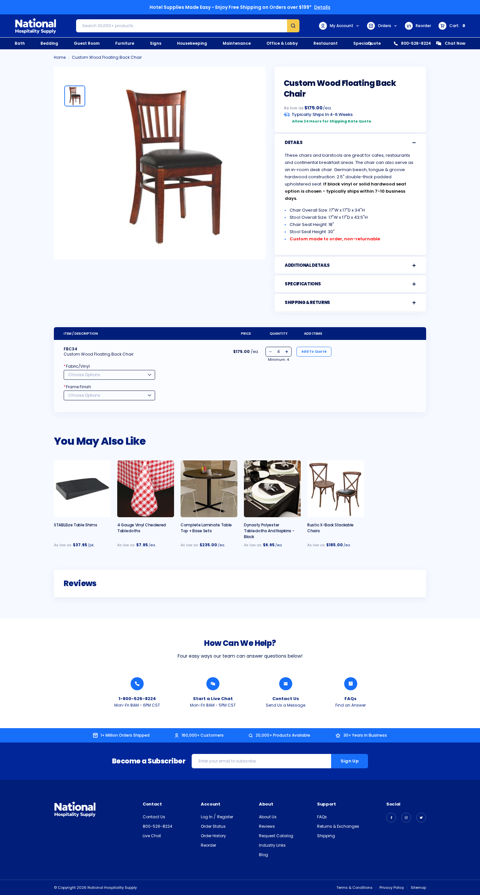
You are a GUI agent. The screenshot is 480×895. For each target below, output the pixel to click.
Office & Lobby (282, 43)
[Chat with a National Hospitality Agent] (212, 683)
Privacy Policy (391, 887)
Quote (374, 43)
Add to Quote (314, 351)
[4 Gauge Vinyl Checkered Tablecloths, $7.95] (145, 488)
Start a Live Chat (213, 698)
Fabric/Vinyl (77, 366)
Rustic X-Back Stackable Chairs (330, 528)
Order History (213, 836)
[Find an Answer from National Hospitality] (350, 683)
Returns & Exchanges (338, 826)
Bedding (49, 43)
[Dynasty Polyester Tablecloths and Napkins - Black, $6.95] (272, 488)
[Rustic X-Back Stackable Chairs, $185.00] (335, 488)
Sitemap (418, 887)
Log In (207, 817)
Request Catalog (276, 836)
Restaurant (325, 43)
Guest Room (87, 43)
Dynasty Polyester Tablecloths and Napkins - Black (269, 530)
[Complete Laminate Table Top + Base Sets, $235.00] (209, 488)
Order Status (213, 826)
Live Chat (152, 836)
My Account (341, 25)
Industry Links (272, 845)
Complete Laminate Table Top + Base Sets (206, 528)
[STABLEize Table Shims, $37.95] (82, 488)
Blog (263, 854)
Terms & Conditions (354, 887)
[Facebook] (391, 818)
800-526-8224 (416, 43)
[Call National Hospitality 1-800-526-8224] (137, 683)
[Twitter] (421, 818)
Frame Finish (77, 386)
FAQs (350, 698)
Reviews (267, 826)
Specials (362, 43)
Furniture (124, 43)
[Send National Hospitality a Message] (285, 683)
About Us (268, 817)
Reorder (423, 25)
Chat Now (455, 43)
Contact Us (285, 698)
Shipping (326, 836)
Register (225, 817)
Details (322, 7)
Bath (20, 43)
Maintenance (237, 43)
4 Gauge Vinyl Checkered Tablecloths (141, 528)
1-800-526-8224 (137, 698)
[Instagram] (406, 818)
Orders (384, 25)
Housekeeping (192, 43)
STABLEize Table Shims (75, 525)
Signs (155, 43)
